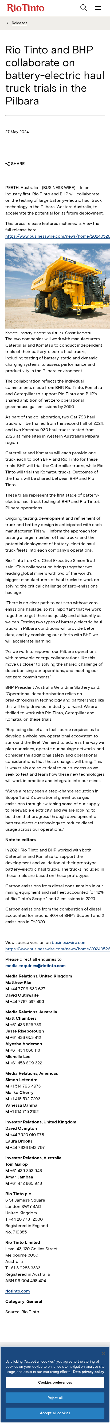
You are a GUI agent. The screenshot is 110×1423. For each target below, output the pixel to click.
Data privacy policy (88, 1372)
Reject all (55, 1398)
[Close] (103, 1353)
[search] (84, 8)
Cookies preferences (55, 1382)
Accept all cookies (55, 1413)
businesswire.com (69, 942)
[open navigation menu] (98, 8)
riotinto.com (17, 1291)
